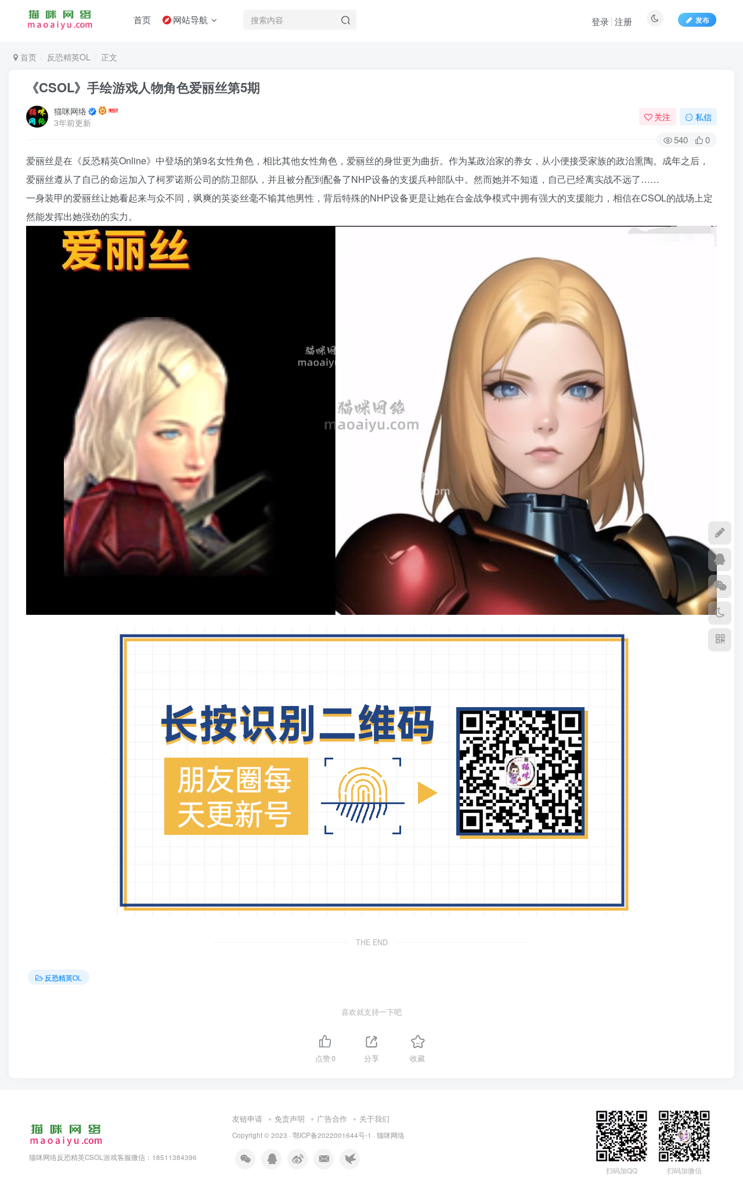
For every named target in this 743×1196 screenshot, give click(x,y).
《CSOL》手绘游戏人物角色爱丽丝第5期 (143, 87)
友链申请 (247, 1118)
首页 (27, 57)
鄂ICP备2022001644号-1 (332, 1135)
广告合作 (332, 1118)
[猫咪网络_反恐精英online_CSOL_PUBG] (66, 1134)
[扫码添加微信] (719, 586)
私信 (703, 117)
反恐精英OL (69, 57)
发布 (702, 19)
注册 (623, 21)
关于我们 (374, 1118)
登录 (600, 21)
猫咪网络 (70, 111)
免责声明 (290, 1118)
